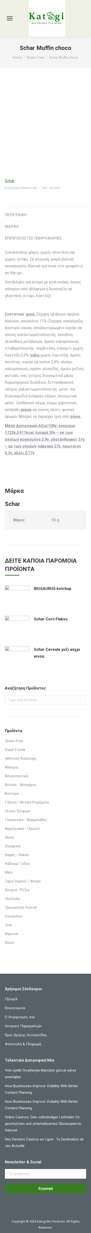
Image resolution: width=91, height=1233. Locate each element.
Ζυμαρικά (12, 846)
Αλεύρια (11, 767)
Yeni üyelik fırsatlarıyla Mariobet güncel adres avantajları (40, 1073)
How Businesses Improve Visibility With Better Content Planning (41, 1089)
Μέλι (9, 872)
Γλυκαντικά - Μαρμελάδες (26, 820)
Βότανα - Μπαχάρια (20, 785)
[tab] (45, 212)
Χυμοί (9, 942)
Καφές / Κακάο (17, 855)
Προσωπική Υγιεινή (21, 907)
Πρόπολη (12, 899)
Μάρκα (12, 226)
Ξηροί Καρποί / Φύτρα (23, 881)
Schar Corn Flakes (51, 619)
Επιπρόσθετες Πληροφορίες (33, 238)
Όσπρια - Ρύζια (17, 890)
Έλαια (9, 837)
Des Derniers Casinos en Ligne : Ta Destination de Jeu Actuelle (44, 1142)
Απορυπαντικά (16, 776)
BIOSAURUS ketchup (52, 588)
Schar (9, 180)
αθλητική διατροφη (20, 758)
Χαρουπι (11, 934)
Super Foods (15, 749)
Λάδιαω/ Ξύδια (17, 863)
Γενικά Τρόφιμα (17, 811)
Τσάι (8, 925)
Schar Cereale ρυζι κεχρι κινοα (57, 653)
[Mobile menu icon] (10, 18)
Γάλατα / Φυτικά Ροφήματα (27, 802)
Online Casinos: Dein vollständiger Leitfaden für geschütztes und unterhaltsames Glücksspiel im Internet (43, 1123)
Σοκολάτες (14, 916)
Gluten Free (29, 188)
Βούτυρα (12, 793)
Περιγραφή (15, 215)
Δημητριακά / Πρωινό (22, 828)
